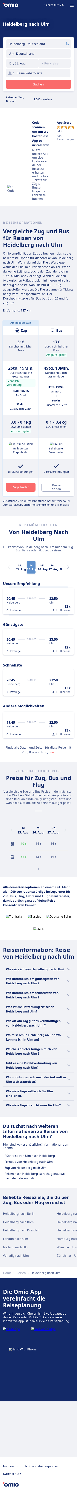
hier (51, 752)
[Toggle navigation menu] (72, 5)
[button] (22, 63)
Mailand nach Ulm (16, 1247)
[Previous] (12, 830)
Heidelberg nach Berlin (19, 1214)
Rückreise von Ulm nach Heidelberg (29, 1156)
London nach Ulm (15, 1239)
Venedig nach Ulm (16, 1256)
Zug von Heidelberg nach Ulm (25, 1168)
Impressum (11, 1466)
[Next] (68, 567)
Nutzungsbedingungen (41, 1466)
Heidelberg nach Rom (18, 1222)
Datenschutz (12, 1474)
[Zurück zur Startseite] (10, 5)
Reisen (21, 1273)
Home (7, 1273)
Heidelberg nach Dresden (21, 1230)
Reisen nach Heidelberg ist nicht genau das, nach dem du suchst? (35, 1176)
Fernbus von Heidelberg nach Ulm (28, 1162)
